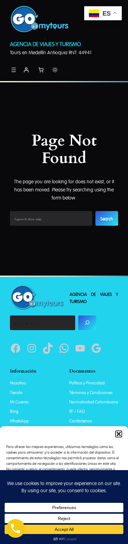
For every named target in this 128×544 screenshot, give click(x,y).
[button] (119, 434)
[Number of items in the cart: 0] (41, 70)
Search (106, 218)
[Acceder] (26, 70)
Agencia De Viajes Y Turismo (45, 43)
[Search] (87, 322)
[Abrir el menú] (13, 70)
